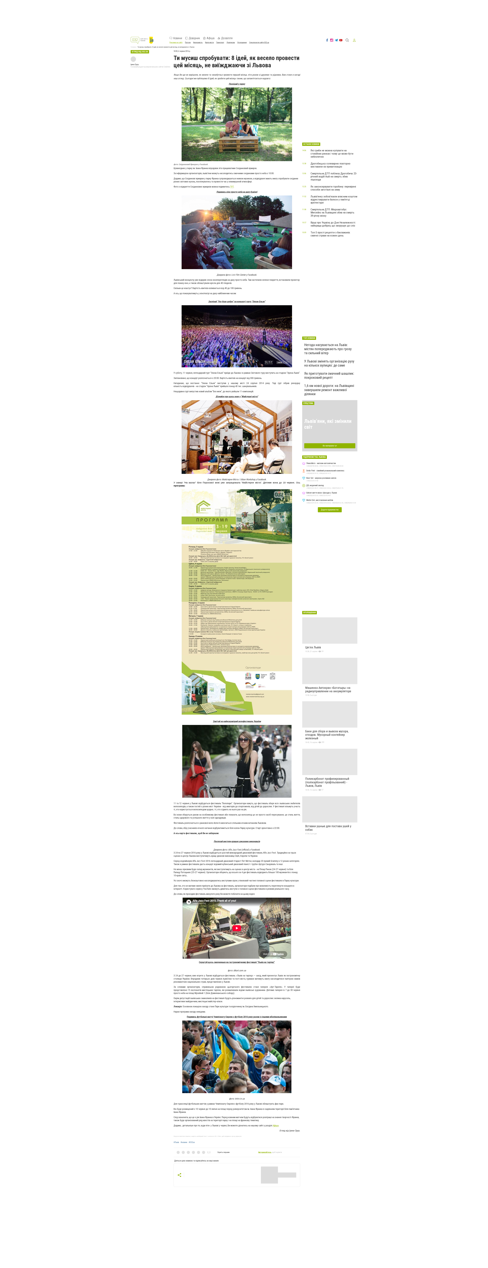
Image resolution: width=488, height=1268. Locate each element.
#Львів (176, 1142)
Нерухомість (198, 42)
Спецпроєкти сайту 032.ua (259, 42)
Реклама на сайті (176, 42)
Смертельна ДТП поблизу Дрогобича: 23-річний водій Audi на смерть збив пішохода (334, 176)
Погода (188, 42)
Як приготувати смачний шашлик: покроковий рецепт (329, 375)
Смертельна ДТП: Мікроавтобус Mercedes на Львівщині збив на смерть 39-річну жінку (332, 212)
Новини (177, 38)
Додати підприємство (330, 509)
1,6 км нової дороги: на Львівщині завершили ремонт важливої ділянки (329, 390)
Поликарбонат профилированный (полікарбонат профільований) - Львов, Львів (327, 782)
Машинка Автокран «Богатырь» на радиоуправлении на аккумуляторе (328, 689)
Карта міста (209, 42)
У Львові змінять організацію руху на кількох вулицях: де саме (329, 363)
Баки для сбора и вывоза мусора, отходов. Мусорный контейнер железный (326, 735)
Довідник (194, 38)
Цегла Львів (313, 647)
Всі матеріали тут (330, 445)
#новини (184, 1142)
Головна (133, 47)
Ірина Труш (135, 64)
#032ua (192, 1142)
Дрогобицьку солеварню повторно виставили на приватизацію (330, 165)
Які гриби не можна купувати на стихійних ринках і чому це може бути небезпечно (332, 153)
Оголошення (242, 42)
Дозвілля (227, 38)
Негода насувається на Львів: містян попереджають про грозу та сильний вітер (328, 349)
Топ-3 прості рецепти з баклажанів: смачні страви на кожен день (330, 234)
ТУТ (232, 186)
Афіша (211, 38)
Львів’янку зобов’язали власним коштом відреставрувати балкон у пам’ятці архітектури (334, 199)
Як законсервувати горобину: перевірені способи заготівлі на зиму (333, 188)
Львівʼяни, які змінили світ (328, 424)
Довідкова (231, 42)
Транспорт (220, 42)
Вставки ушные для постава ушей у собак (328, 828)
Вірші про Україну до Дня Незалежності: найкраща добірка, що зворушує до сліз (333, 224)
